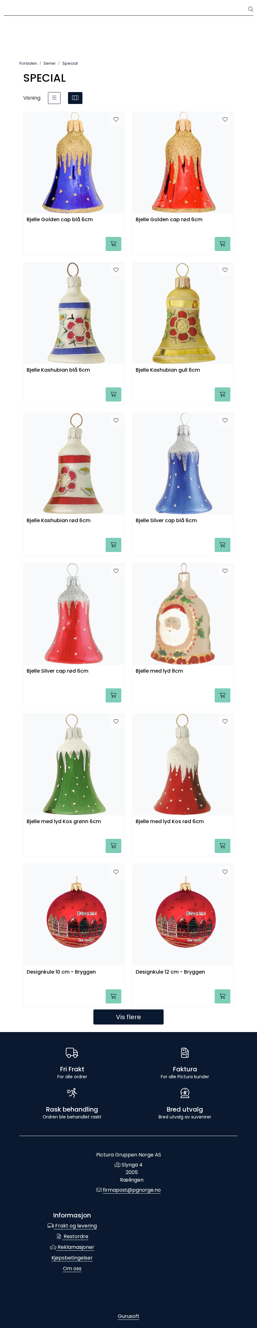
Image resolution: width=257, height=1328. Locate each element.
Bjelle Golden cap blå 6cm (60, 219)
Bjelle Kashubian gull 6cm (168, 370)
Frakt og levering (75, 1225)
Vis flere (128, 1017)
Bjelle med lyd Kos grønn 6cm (64, 821)
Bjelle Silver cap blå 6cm (166, 520)
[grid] (75, 98)
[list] (54, 98)
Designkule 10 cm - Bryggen (61, 972)
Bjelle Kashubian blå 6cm (58, 370)
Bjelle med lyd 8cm (159, 671)
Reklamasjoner (75, 1247)
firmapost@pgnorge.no (132, 1190)
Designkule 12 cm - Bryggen (170, 972)
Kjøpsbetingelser (72, 1257)
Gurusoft (128, 1316)
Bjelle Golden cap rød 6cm (169, 219)
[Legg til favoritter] (116, 119)
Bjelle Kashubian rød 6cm (59, 520)
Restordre (75, 1236)
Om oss (72, 1268)
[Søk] (250, 9)
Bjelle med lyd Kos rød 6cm (170, 821)
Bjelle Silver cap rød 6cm (57, 671)
